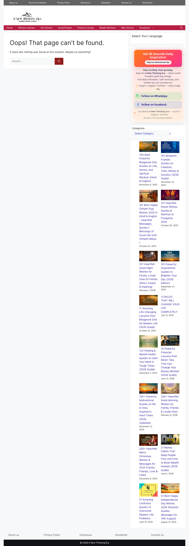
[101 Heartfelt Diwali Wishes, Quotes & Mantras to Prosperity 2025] (170, 195)
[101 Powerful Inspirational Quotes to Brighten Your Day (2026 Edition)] (170, 257)
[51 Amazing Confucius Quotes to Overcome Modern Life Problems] (148, 490)
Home (9, 27)
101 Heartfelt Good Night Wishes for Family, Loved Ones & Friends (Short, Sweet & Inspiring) (148, 275)
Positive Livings (85, 27)
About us (13, 2)
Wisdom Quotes (26, 27)
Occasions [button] (144, 27)
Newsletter (147, 2)
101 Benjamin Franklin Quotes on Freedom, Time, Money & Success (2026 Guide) (170, 167)
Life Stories (46, 27)
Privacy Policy (63, 2)
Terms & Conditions (37, 2)
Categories (138, 128)
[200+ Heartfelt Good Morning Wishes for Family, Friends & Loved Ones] (170, 389)
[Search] (59, 61)
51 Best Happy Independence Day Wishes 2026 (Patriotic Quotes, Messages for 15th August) (170, 507)
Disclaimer (105, 2)
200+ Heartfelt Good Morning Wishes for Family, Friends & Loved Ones (170, 404)
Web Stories (127, 27)
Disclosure (85, 2)
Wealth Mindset (107, 27)
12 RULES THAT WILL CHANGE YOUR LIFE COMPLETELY (170, 304)
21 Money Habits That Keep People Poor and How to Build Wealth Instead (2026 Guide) (170, 459)
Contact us (126, 2)
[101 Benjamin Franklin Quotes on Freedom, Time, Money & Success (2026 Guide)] (170, 147)
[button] (181, 27)
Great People (65, 27)
